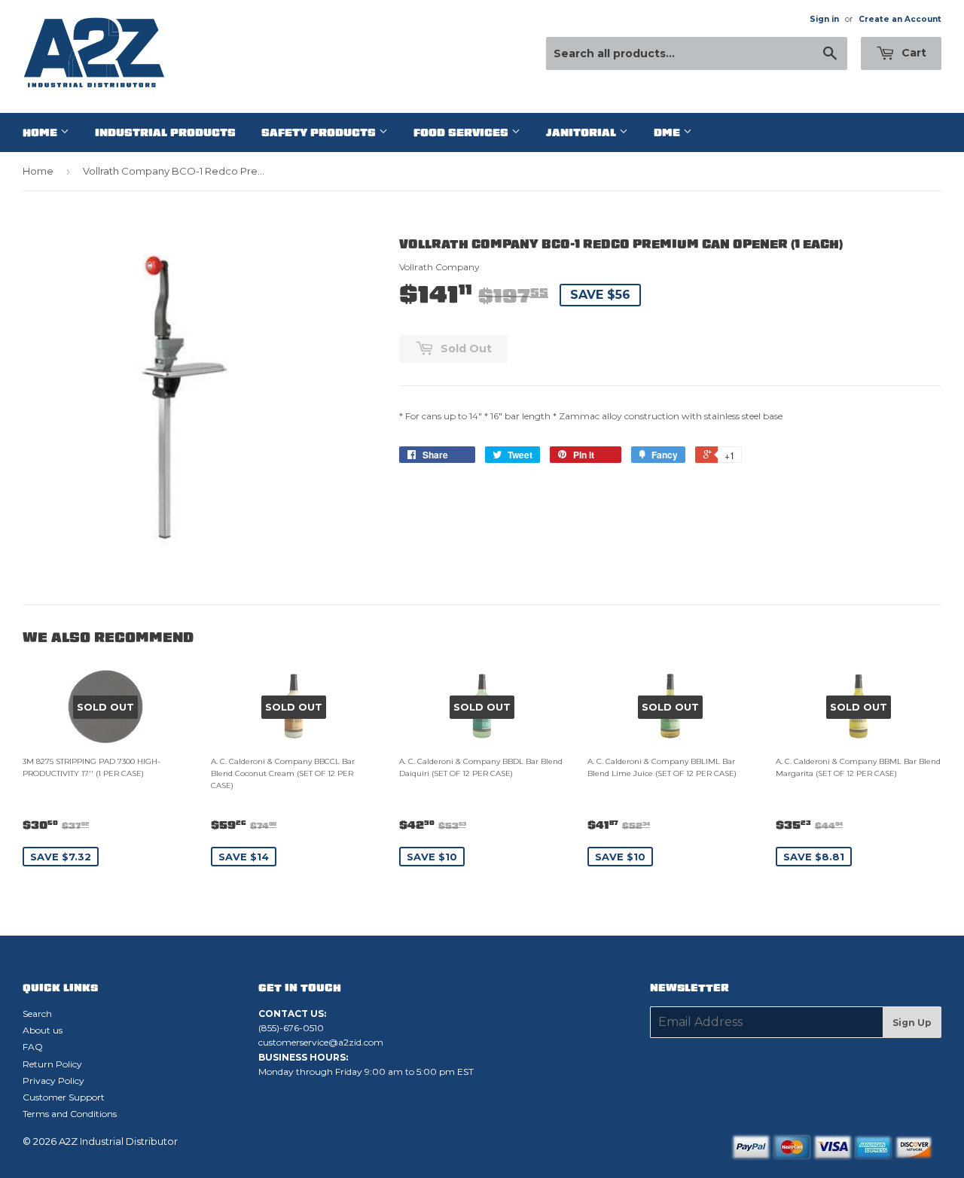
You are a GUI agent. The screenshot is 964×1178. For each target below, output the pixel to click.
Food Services (462, 132)
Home (41, 132)
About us (43, 1030)
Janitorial (582, 132)
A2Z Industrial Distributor (118, 1141)
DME (668, 132)
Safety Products (320, 132)
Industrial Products (165, 132)
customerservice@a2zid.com (320, 1042)
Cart (912, 52)
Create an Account (900, 19)
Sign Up (912, 1022)
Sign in (824, 19)
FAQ (33, 1046)
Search (37, 1013)
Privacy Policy (53, 1080)
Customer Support (64, 1097)
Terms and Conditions (70, 1113)
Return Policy (52, 1064)
